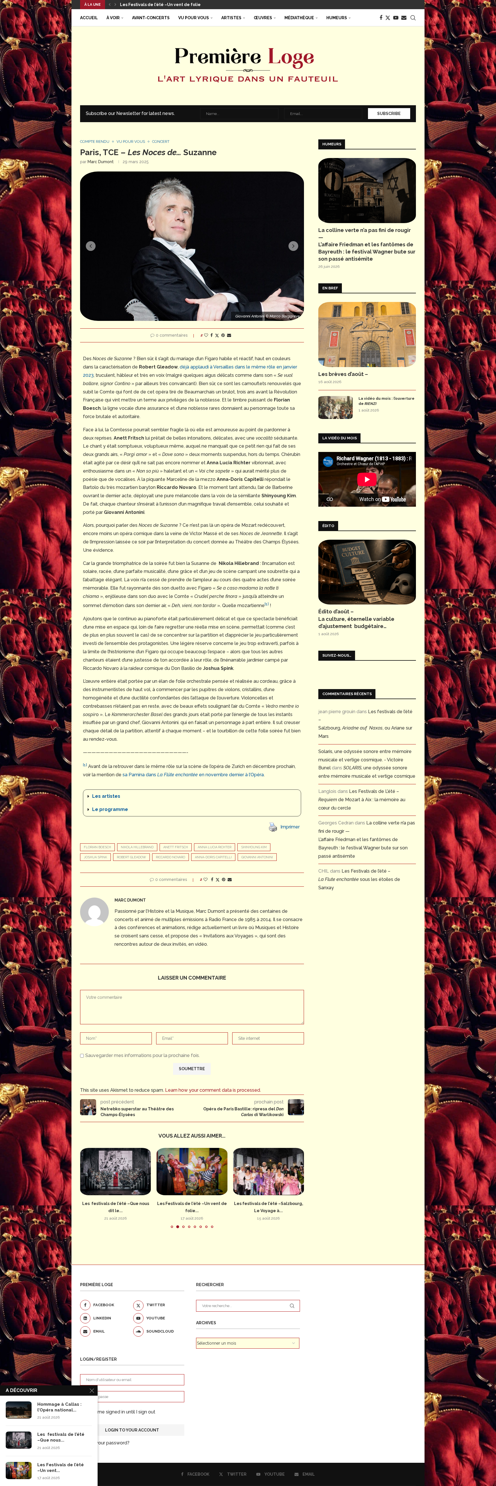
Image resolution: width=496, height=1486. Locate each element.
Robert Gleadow (131, 857)
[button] (109, 4)
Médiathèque (299, 17)
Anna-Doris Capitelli (213, 857)
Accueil (89, 17)
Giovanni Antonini (257, 857)
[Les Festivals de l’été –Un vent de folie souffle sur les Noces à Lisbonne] (115, 1171)
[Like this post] (206, 335)
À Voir (113, 17)
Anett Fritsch (175, 847)
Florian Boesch (97, 847)
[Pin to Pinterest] (223, 335)
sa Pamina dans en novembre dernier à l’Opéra (193, 774)
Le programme (110, 809)
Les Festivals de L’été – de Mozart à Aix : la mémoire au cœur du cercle (361, 800)
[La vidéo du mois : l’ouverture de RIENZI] (335, 407)
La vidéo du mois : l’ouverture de (386, 401)
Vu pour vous (193, 17)
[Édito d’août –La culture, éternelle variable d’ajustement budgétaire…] (367, 572)
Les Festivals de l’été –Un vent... (60, 1467)
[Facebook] (380, 17)
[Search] (413, 17)
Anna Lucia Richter (214, 847)
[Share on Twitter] (217, 335)
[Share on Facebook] (211, 335)
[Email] (403, 17)
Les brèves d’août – (140, 4)
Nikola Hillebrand (137, 847)
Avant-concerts (151, 17)
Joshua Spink (95, 857)
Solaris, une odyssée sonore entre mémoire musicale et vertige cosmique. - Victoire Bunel (365, 760)
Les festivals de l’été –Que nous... (60, 1437)
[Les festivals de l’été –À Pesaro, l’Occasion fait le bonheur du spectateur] (268, 1171)
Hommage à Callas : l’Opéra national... (59, 1407)
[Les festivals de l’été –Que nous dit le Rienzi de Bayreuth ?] (19, 1440)
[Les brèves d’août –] (367, 334)
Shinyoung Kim (254, 847)
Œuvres (263, 17)
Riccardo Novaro (170, 857)
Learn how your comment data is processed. (213, 1090)
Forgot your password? (104, 1443)
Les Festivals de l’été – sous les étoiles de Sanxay (359, 879)
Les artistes (106, 796)
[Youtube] (395, 17)
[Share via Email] (229, 335)
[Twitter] (387, 17)
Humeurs (336, 17)
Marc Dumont (101, 161)
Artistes (231, 17)
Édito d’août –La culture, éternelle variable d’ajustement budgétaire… (356, 619)
